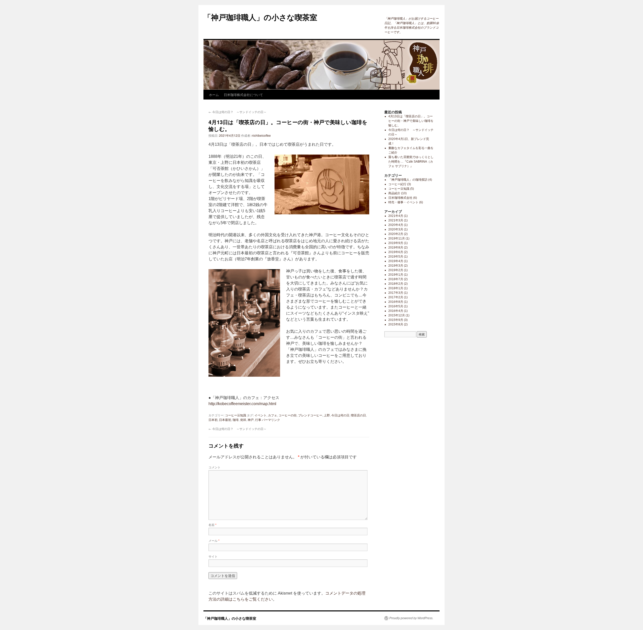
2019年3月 (395, 265)
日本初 (213, 419)
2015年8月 (395, 324)
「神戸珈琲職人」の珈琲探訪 (407, 179)
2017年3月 (395, 293)
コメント (214, 467)
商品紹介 (394, 193)
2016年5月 (395, 306)
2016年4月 (395, 311)
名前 (212, 524)
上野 (327, 415)
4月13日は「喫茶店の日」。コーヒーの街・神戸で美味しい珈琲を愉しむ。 (411, 121)
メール (214, 540)
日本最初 (225, 419)
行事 (258, 419)
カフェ (272, 415)
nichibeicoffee (261, 135)
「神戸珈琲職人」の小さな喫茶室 (260, 17)
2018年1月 (395, 288)
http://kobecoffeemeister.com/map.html (242, 404)
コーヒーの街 (288, 415)
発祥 (243, 419)
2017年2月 (395, 297)
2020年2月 (395, 234)
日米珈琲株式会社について (243, 94)
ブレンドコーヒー (310, 415)
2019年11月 (396, 238)
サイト (213, 556)
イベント (260, 415)
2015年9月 (395, 320)
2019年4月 (395, 261)
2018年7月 (395, 279)
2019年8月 (395, 247)
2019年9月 (395, 243)
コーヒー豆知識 (235, 415)
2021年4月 (395, 216)
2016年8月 (395, 302)
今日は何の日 (340, 415)
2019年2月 (395, 270)
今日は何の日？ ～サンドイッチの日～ (237, 112)
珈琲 (236, 419)
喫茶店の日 (358, 415)
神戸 (251, 419)
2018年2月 (395, 283)
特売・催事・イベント (403, 202)
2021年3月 (395, 220)
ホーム (214, 94)
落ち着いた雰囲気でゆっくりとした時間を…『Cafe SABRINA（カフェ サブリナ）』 (411, 161)
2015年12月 (396, 315)
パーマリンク (271, 419)
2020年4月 (395, 225)
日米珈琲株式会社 (400, 198)
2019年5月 (395, 256)
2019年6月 (395, 252)
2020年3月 (395, 229)
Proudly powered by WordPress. (411, 618)
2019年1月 (395, 274)
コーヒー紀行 (397, 184)
